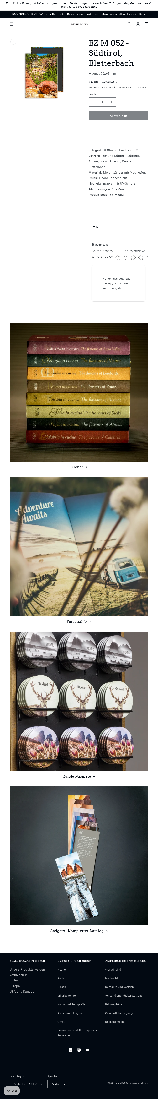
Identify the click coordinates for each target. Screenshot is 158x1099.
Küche (61, 978)
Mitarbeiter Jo (66, 995)
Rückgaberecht (115, 1021)
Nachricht (111, 978)
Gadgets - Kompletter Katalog (77, 931)
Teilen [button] (97, 227)
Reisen (61, 986)
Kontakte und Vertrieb (119, 986)
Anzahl (92, 94)
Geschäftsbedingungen (120, 1013)
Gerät (61, 1021)
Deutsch (56, 1084)
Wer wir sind (113, 969)
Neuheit (62, 969)
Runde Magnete (76, 776)
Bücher (76, 467)
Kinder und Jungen (69, 1013)
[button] (11, 24)
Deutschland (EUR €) (26, 1084)
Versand (107, 87)
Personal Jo (77, 622)
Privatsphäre (113, 1004)
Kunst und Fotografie (71, 1004)
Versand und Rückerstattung (124, 995)
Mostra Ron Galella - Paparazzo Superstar (78, 1033)
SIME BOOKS (122, 1083)
